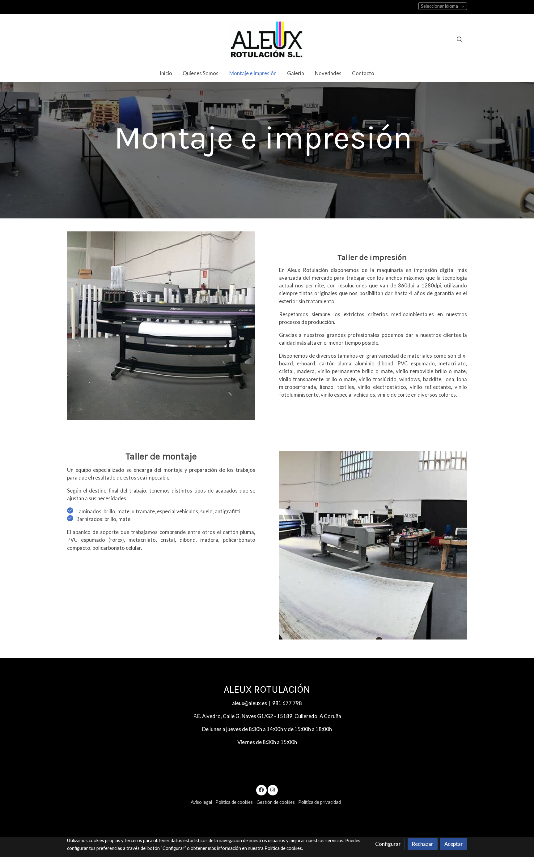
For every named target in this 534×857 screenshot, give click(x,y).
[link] (267, 39)
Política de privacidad (319, 802)
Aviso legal (201, 802)
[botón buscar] (459, 39)
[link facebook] (261, 789)
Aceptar (453, 844)
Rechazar (422, 844)
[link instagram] (273, 789)
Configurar (388, 844)
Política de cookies (234, 802)
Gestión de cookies (275, 802)
